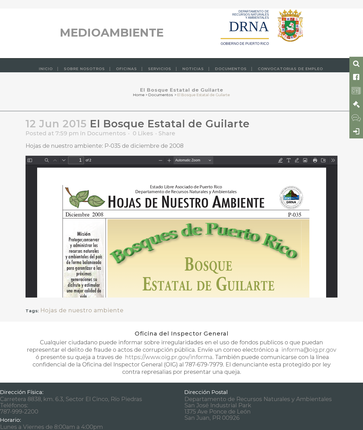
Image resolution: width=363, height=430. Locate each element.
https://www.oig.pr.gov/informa (168, 357)
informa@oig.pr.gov (308, 349)
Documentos (160, 94)
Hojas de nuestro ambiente (82, 310)
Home (139, 94)
